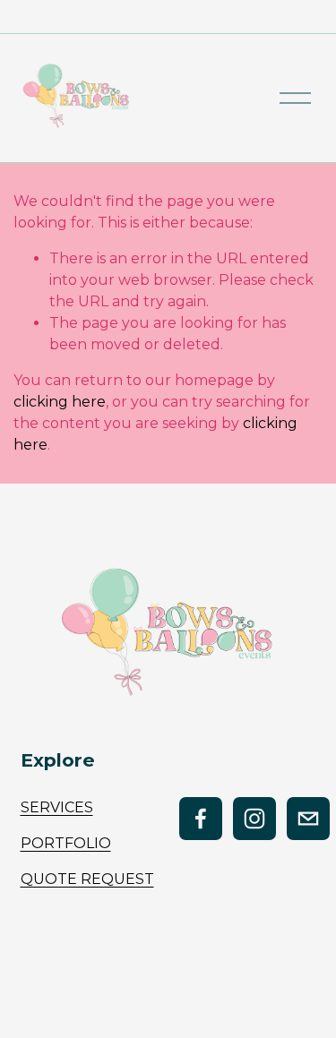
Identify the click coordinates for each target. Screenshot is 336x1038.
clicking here (59, 401)
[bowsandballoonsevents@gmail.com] (308, 818)
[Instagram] (254, 818)
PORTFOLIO (66, 843)
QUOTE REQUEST (87, 879)
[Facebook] (200, 818)
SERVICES (57, 807)
